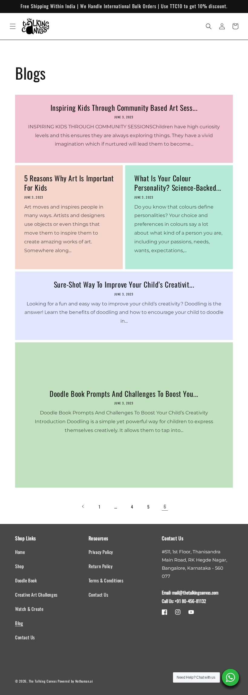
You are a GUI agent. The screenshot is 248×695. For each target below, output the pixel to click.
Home (20, 551)
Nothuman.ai (84, 681)
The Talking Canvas (43, 681)
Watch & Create (29, 608)
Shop (19, 566)
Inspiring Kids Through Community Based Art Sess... (124, 107)
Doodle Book (26, 580)
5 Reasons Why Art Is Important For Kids (69, 182)
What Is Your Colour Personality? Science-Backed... (177, 182)
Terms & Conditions (106, 580)
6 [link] (165, 506)
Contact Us (25, 637)
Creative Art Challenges (36, 594)
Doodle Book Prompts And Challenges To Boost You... (124, 393)
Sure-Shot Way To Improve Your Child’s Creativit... (124, 284)
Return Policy (101, 566)
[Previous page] (83, 506)
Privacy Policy (101, 551)
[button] (12, 26)
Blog (19, 623)
